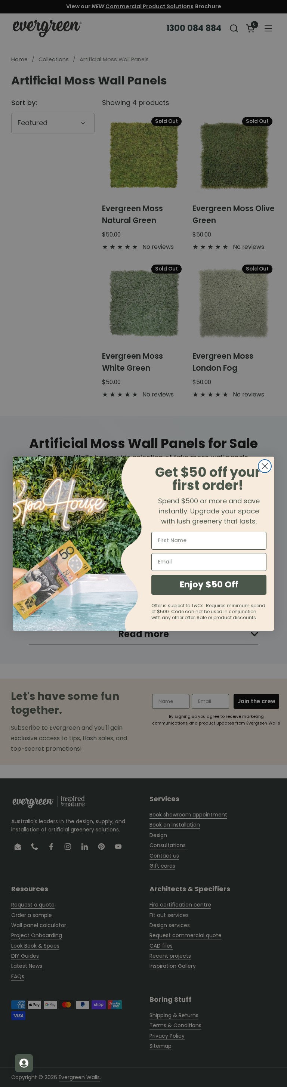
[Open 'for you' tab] (24, 1063)
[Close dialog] (264, 466)
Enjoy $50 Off (209, 584)
